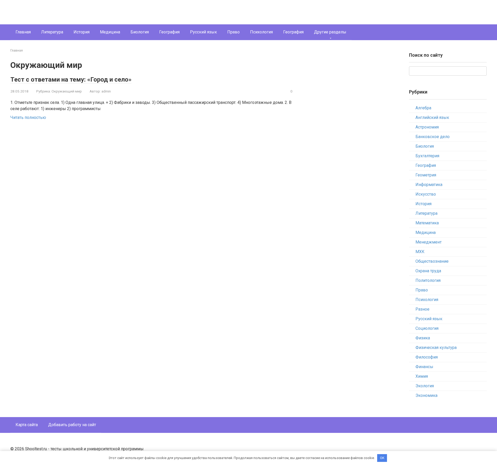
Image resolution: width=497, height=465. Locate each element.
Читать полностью (28, 117)
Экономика (426, 395)
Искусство (425, 194)
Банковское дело (432, 136)
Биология (139, 32)
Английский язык (432, 117)
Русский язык (203, 32)
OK (382, 458)
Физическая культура (436, 347)
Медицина (110, 32)
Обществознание (432, 261)
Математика (427, 222)
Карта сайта (27, 424)
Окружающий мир (67, 91)
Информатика (428, 184)
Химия (421, 376)
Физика (422, 337)
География (169, 32)
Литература (52, 32)
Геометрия (425, 175)
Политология (428, 280)
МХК (420, 251)
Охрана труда (428, 270)
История (82, 32)
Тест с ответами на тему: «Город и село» (70, 79)
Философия (426, 357)
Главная (23, 32)
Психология (261, 32)
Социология (426, 328)
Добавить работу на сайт (72, 424)
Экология (424, 385)
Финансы (424, 366)
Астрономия (427, 127)
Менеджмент (428, 242)
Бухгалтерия (427, 155)
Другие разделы (330, 32)
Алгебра (423, 107)
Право (233, 32)
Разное (422, 309)
